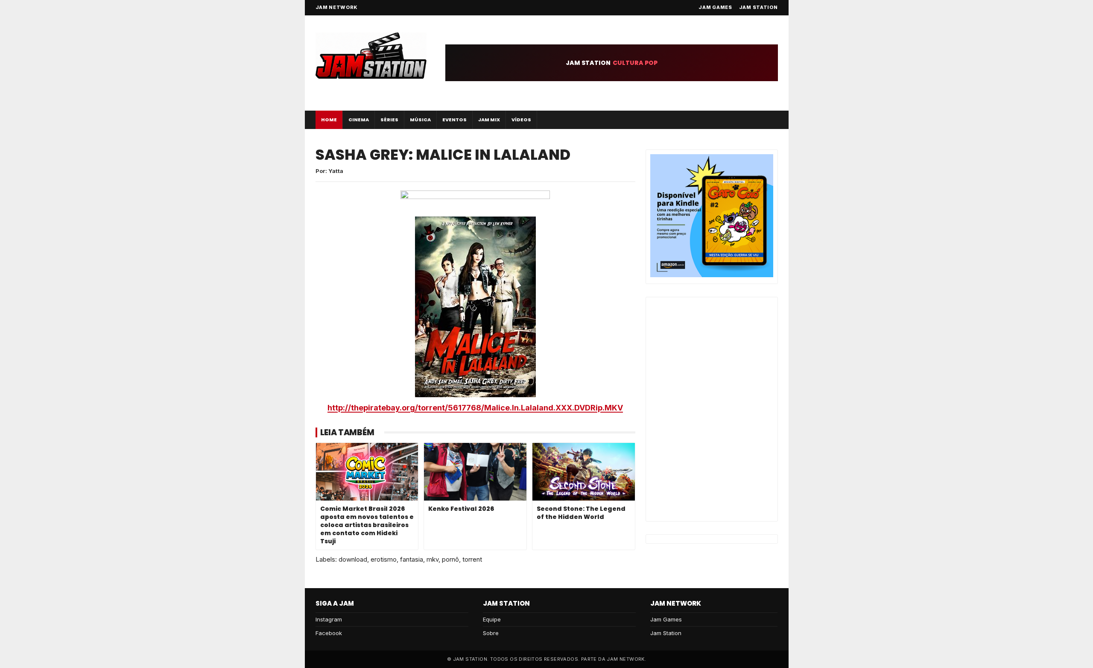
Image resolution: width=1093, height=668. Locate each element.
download (353, 559)
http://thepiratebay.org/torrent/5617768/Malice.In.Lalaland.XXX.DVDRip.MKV (475, 407)
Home (329, 119)
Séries (389, 119)
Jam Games (715, 7)
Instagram (329, 619)
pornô (450, 559)
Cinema (358, 119)
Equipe (492, 619)
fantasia (411, 559)
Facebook (329, 633)
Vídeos (521, 119)
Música (420, 119)
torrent (472, 559)
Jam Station (758, 7)
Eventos (454, 119)
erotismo (384, 559)
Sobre (491, 633)
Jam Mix (489, 119)
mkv (432, 559)
